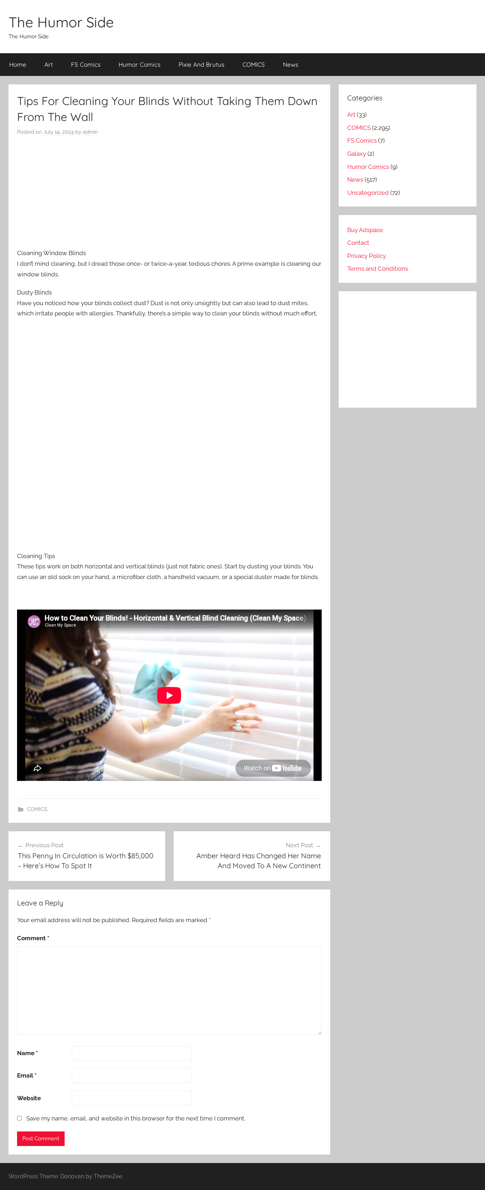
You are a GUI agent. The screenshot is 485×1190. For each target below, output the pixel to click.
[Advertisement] (169, 192)
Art (48, 64)
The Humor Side (61, 22)
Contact (358, 242)
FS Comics (85, 64)
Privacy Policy (366, 255)
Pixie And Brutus (201, 64)
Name (27, 1053)
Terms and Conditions (377, 268)
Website (29, 1098)
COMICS (254, 64)
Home (17, 64)
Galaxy (356, 153)
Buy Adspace (365, 229)
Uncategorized (368, 192)
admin (90, 132)
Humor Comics (139, 64)
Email (27, 1075)
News (290, 64)
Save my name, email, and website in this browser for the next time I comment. (135, 1118)
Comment (33, 938)
